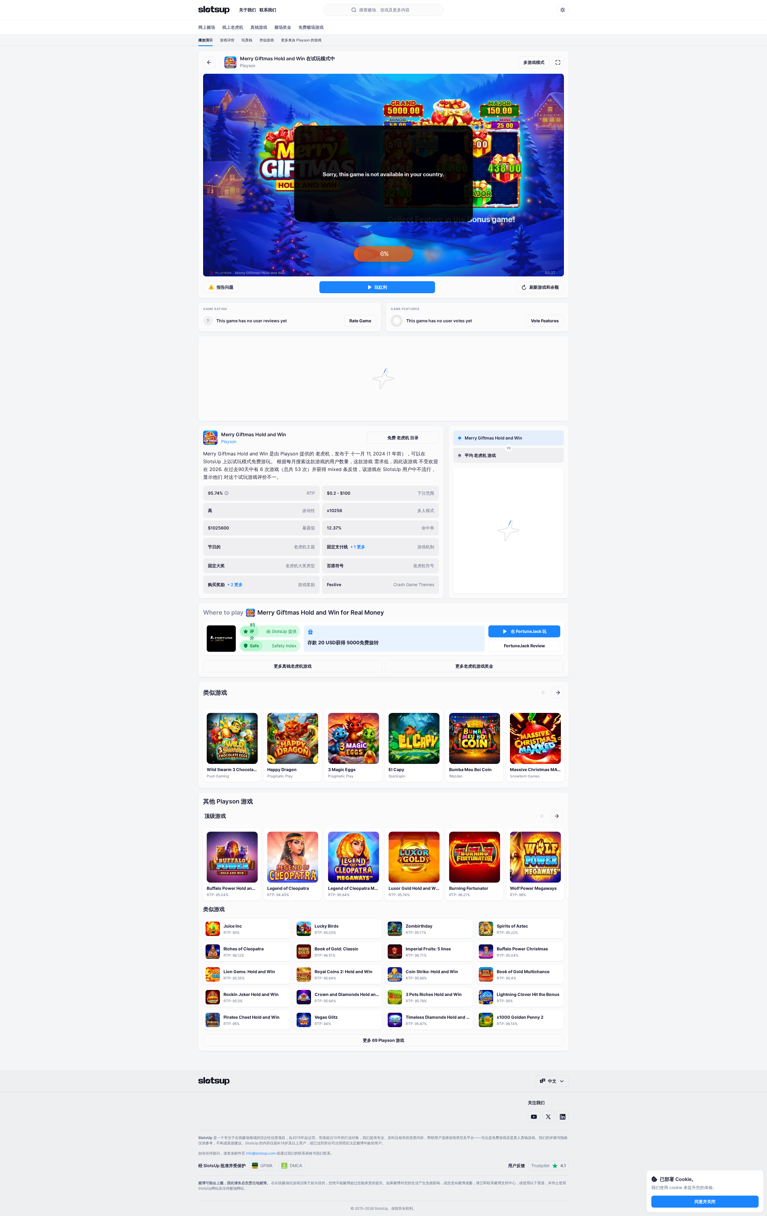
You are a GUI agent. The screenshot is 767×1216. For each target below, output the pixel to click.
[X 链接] (548, 1117)
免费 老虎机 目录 (403, 437)
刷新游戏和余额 (544, 287)
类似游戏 (266, 40)
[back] (209, 62)
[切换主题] (563, 10)
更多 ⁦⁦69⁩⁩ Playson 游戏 (383, 1040)
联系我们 (267, 9)
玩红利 (381, 287)
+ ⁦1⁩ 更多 (357, 546)
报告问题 (225, 287)
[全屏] (558, 62)
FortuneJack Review (524, 645)
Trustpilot (548, 1165)
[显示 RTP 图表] (226, 493)
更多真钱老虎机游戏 (293, 666)
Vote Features (545, 320)
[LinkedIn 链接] (563, 1117)
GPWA (266, 1165)
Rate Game (360, 320)
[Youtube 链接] (534, 1117)
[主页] (214, 10)
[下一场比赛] (558, 693)
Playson (228, 441)
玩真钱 (246, 40)
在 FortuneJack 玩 (528, 631)
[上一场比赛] (543, 693)
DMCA (296, 1165)
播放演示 (205, 40)
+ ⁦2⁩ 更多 (235, 584)
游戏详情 (227, 40)
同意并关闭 (704, 1201)
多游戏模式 (533, 62)
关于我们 (247, 9)
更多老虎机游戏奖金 (474, 666)
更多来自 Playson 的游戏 (301, 40)
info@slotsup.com (261, 1153)
